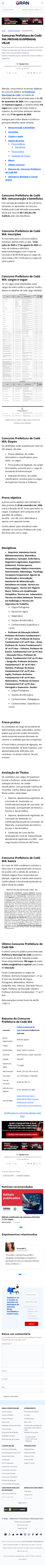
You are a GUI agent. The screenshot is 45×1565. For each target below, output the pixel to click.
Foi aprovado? (31, 1439)
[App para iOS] (13, 1534)
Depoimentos (29, 1449)
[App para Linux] (9, 1534)
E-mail (5, 1379)
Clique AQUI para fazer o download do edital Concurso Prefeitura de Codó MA (28, 1099)
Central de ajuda (32, 1412)
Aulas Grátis (28, 1460)
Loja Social (5, 1422)
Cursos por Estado (8, 1473)
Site (3, 1387)
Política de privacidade (22, 1522)
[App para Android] (17, 1534)
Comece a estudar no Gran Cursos (22, 1134)
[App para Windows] (5, 1534)
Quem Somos (7, 1412)
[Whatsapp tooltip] (29, 1534)
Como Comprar (7, 1418)
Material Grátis (29, 1453)
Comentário (7, 1344)
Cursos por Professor (10, 1477)
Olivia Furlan (6, 1222)
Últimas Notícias (14, 31)
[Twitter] (37, 1534)
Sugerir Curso (29, 1463)
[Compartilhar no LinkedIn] (34, 73)
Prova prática (18, 151)
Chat (28, 1415)
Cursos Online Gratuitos (10, 1484)
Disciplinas (20, 147)
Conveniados (6, 1429)
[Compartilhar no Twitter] (31, 73)
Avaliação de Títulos (21, 156)
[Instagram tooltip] (25, 1534)
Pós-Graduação (7, 1463)
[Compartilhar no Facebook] (28, 73)
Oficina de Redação (9, 1480)
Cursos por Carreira (9, 1470)
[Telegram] (41, 1534)
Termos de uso (22, 1525)
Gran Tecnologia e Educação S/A (32, 1541)
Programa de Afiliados (10, 1432)
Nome (4, 1371)
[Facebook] (33, 1534)
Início (4, 31)
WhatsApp (30, 1418)
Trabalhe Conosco (8, 1436)
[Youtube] (21, 1534)
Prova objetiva (18, 144)
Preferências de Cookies (11, 1439)
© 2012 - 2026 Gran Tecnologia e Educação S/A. (22, 1519)
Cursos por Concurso (9, 1466)
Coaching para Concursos (11, 1453)
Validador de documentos (11, 1425)
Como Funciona (7, 1415)
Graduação (6, 1460)
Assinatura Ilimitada (9, 1449)
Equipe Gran (24, 64)
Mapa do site (22, 1528)
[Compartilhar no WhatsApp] (36, 73)
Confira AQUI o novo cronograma (29, 1105)
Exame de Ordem (8, 1456)
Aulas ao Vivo (29, 1456)
